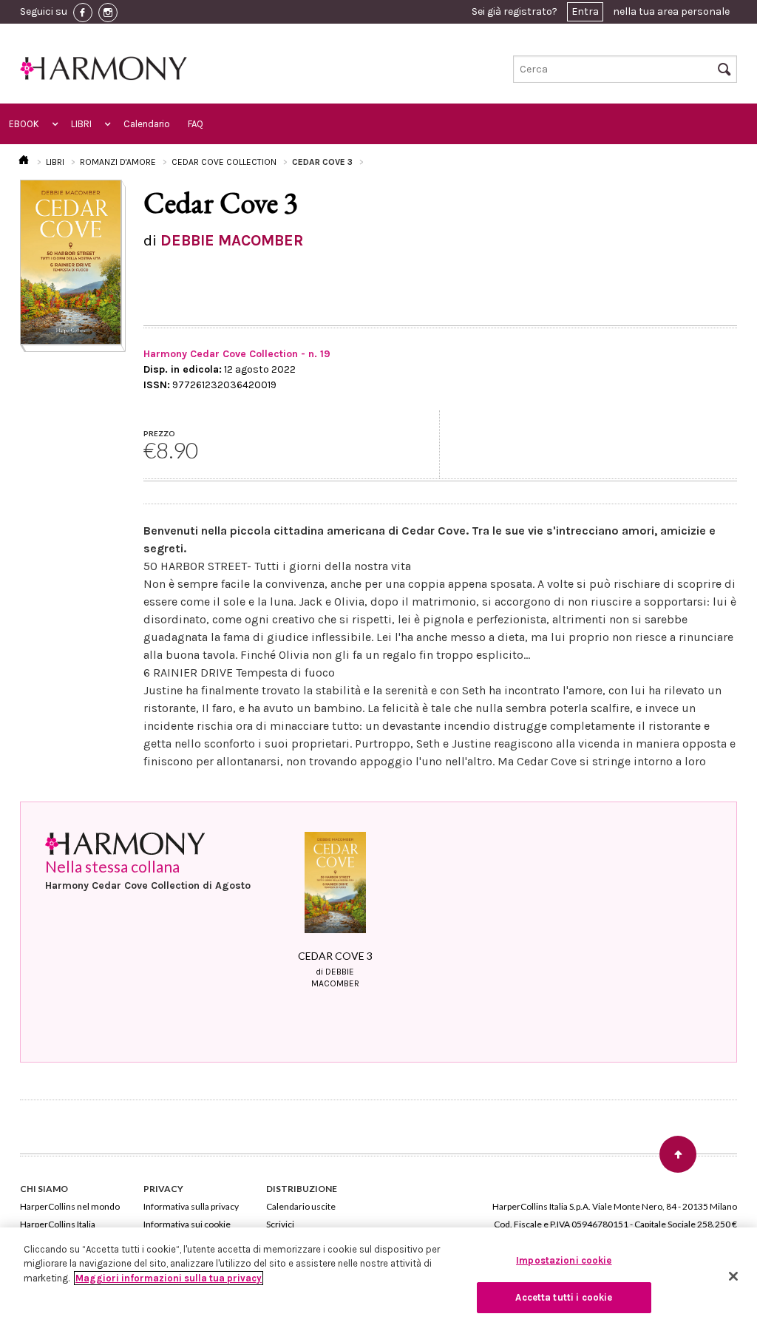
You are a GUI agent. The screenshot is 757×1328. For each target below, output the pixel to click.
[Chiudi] (733, 1276)
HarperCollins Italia (57, 1224)
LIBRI (81, 123)
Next (726, 889)
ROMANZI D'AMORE (118, 162)
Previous (261, 889)
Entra (585, 11)
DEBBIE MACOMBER (231, 240)
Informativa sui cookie (187, 1224)
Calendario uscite (301, 1206)
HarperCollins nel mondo (70, 1206)
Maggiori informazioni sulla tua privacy (168, 1278)
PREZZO (159, 433)
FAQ (195, 123)
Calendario (146, 123)
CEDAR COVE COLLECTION (224, 162)
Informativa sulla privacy (191, 1206)
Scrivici (280, 1224)
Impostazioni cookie (563, 1260)
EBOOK (24, 123)
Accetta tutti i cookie (563, 1297)
